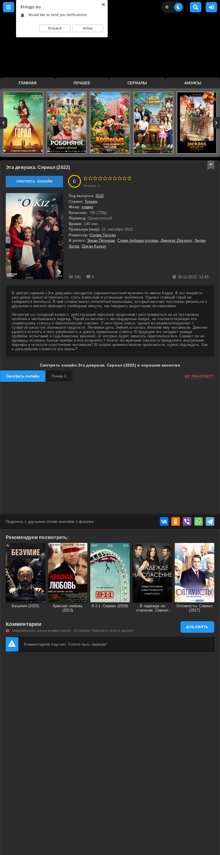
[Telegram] (210, 521)
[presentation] (3, 122)
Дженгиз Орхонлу (176, 240)
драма (87, 207)
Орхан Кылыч (94, 246)
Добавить (197, 627)
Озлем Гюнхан (103, 235)
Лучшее (82, 83)
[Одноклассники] (175, 521)
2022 (99, 196)
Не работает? (199, 376)
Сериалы (137, 83)
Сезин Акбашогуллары (137, 240)
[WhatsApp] (198, 521)
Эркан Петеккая (101, 240)
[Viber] (187, 521)
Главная (28, 83)
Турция (91, 201)
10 (129, 178)
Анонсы (193, 83)
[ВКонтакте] (164, 521)
